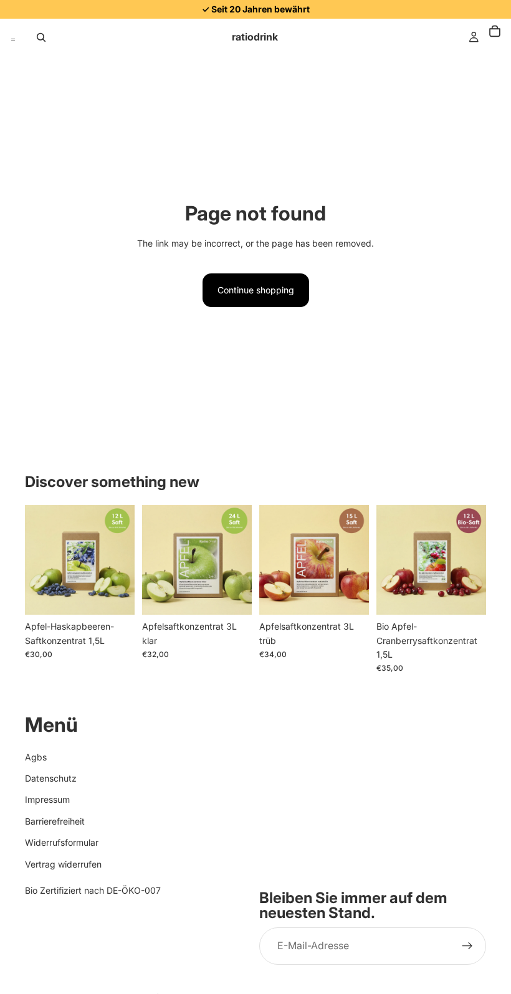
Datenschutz (51, 778)
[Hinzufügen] (115, 595)
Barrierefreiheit (55, 821)
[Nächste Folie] (121, 560)
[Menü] (13, 37)
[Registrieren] (467, 947)
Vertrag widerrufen (63, 864)
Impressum (47, 800)
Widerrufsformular (61, 842)
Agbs (36, 757)
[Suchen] (41, 37)
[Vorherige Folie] (38, 560)
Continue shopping (255, 290)
